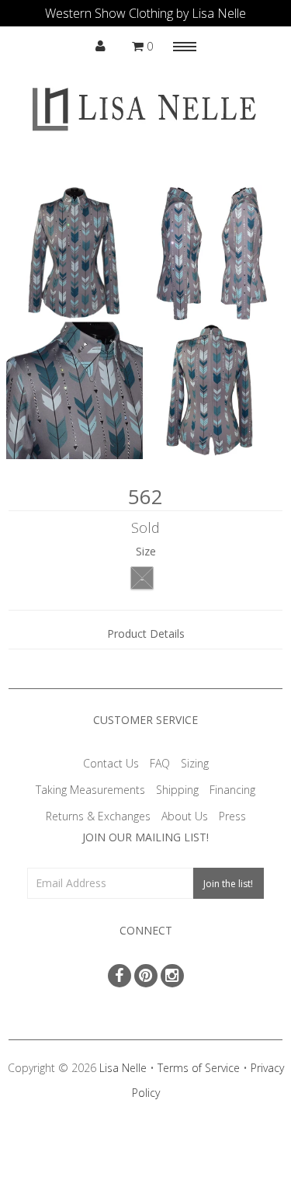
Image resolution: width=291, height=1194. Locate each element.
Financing (232, 789)
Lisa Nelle (123, 1067)
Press (232, 816)
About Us (184, 816)
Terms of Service (199, 1067)
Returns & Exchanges (98, 816)
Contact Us (111, 763)
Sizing (195, 763)
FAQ (160, 763)
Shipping (177, 789)
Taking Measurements (90, 789)
